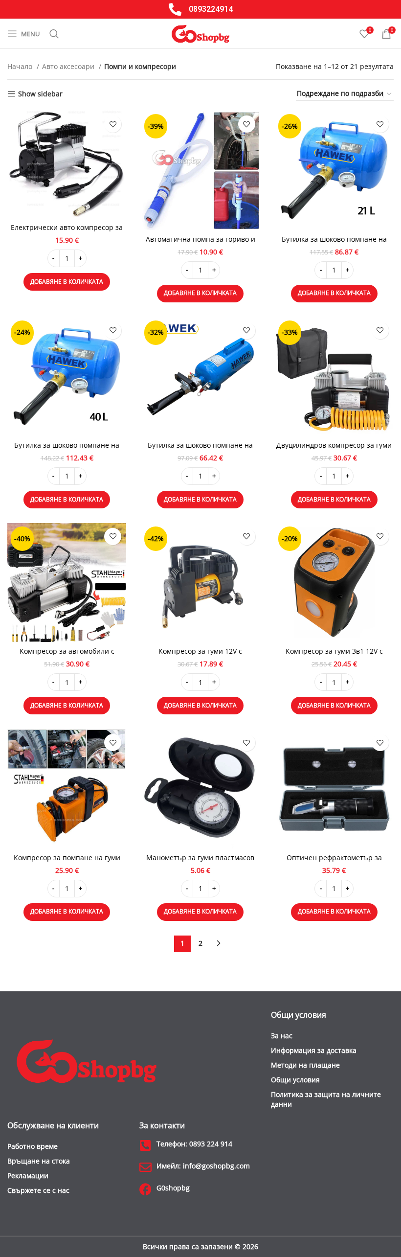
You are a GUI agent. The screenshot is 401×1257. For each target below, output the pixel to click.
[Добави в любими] (112, 124)
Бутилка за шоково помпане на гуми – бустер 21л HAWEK (334, 243)
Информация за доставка (313, 1050)
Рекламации (27, 1175)
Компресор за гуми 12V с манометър (200, 655)
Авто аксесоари (69, 66)
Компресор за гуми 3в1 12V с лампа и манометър (334, 655)
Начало (20, 66)
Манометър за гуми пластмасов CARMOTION (200, 862)
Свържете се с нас (38, 1190)
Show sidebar (40, 94)
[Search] (54, 34)
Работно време (32, 1146)
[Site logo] (200, 33)
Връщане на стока (38, 1161)
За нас (281, 1035)
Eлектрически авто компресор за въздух (67, 232)
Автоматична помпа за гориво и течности (200, 243)
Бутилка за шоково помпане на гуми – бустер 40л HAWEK (66, 449)
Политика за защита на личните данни (326, 1099)
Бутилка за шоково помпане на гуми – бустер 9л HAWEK (200, 449)
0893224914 (211, 9)
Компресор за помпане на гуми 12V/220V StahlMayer (67, 862)
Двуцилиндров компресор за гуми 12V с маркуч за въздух (334, 449)
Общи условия (295, 1079)
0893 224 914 (194, 1143)
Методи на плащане (305, 1065)
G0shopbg (173, 1187)
